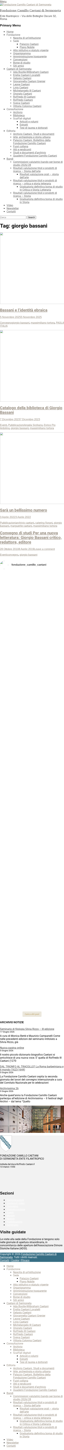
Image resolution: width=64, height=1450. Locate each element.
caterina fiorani (44, 522)
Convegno (6, 322)
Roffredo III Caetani (24, 96)
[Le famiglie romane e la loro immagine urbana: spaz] (32, 688)
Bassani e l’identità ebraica (23, 310)
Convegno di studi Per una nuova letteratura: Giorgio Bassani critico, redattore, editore (31, 537)
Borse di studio (21, 62)
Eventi (3, 425)
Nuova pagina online (12, 1047)
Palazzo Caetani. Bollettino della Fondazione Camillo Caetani (32, 142)
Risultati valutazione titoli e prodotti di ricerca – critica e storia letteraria (35, 182)
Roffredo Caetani (23, 99)
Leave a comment (44, 549)
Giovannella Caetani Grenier (29, 81)
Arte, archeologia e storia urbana (32, 137)
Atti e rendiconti (22, 149)
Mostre (11, 1215)
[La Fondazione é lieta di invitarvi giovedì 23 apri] (32, 672)
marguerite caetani (21, 525)
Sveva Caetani (21, 103)
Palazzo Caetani (29, 44)
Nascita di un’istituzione (27, 37)
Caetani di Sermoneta (19, 68)
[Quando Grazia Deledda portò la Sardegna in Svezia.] (32, 823)
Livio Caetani (20, 87)
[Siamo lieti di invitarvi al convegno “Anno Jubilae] (32, 974)
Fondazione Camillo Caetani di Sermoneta (30, 10)
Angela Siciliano (33, 425)
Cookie (15, 1260)
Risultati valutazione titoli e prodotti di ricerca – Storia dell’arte (35, 170)
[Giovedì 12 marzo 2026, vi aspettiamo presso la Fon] (32, 781)
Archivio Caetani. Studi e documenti (33, 134)
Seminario (12, 1224)
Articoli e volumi (29, 121)
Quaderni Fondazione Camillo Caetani (35, 155)
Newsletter (13, 208)
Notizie (11, 1218)
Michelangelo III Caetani (27, 90)
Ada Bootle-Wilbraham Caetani (31, 72)
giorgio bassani (21, 322)
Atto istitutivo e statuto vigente (30, 50)
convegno (12, 554)
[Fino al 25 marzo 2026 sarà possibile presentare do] (32, 870)
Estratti (24, 124)
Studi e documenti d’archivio (29, 152)
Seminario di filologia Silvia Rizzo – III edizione (27, 1029)
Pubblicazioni (16, 425)
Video (10, 205)
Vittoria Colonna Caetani (27, 106)
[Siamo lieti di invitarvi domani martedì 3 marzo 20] (32, 845)
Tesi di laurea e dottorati (34, 127)
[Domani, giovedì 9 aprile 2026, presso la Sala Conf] (32, 738)
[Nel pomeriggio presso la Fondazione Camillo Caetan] (32, 654)
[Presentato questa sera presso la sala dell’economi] (32, 1001)
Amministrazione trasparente (30, 56)
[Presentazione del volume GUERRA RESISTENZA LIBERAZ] (32, 628)
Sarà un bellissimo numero (23, 510)
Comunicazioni (15, 1200)
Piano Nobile (27, 47)
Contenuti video (16, 1203)
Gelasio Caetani (22, 78)
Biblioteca (19, 115)
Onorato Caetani (22, 93)
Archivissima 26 (9, 1088)
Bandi (10, 158)
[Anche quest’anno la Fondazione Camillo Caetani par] (32, 588)
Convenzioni (20, 59)
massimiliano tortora (43, 322)
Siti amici (18, 65)
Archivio (17, 112)
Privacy (25, 1260)
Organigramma (22, 53)
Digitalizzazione (16, 1209)
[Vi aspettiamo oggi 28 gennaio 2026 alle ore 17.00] (32, 942)
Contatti (11, 211)
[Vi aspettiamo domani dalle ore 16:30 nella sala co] (32, 891)
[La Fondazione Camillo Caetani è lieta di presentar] (32, 710)
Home (10, 31)
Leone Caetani (21, 84)
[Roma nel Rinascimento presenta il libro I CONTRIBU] (32, 614)
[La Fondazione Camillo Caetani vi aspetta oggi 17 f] (32, 915)
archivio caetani (25, 522)
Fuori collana (20, 146)
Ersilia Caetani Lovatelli (26, 75)
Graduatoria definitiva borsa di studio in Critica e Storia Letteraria (41, 188)
